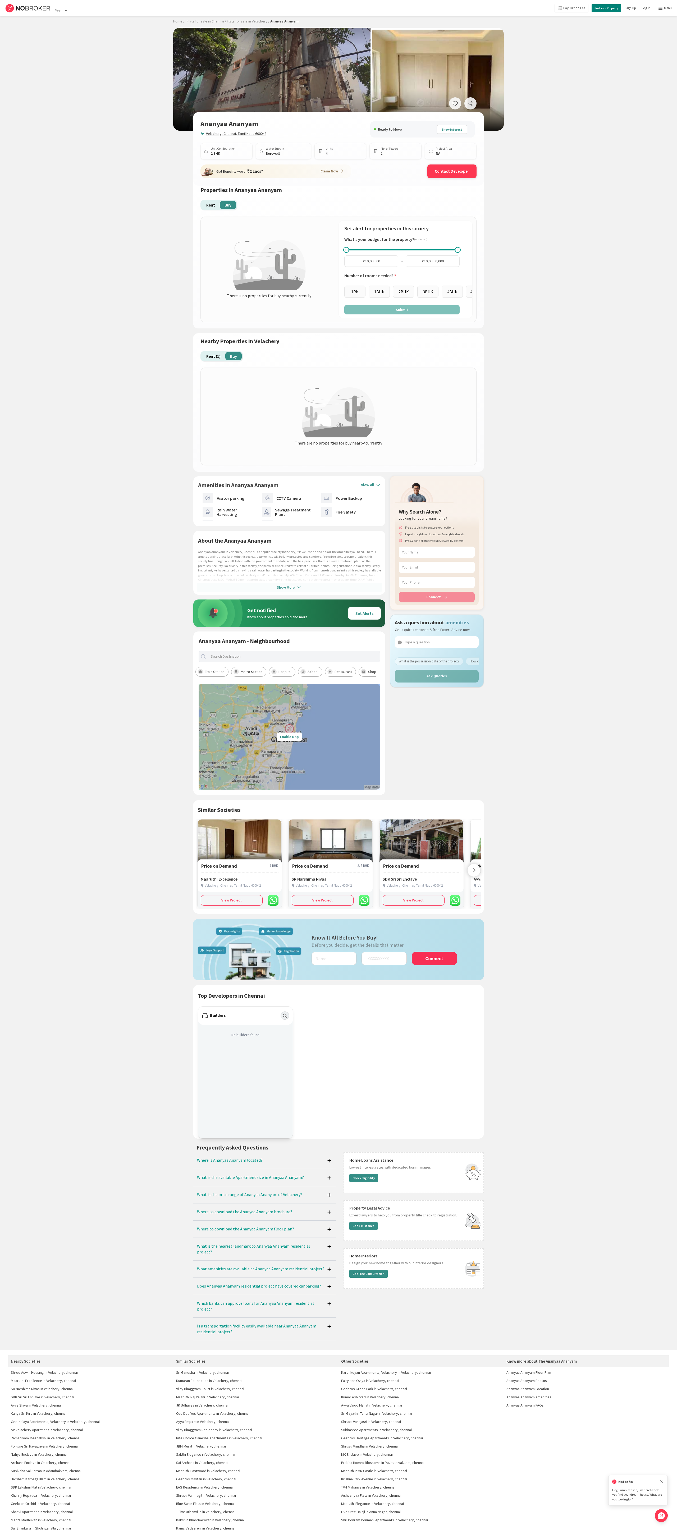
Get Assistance (363, 1226)
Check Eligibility (364, 1178)
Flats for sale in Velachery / (248, 21)
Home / (179, 21)
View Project (231, 900)
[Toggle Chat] (661, 1515)
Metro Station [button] (251, 671)
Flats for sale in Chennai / (206, 21)
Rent (58, 10)
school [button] (313, 671)
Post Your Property (606, 8)
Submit (402, 309)
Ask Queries (437, 675)
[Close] (662, 1482)
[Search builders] (285, 1015)
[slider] (346, 250)
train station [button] (215, 671)
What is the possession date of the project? (429, 661)
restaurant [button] (343, 671)
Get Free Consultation (369, 1274)
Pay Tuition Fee (574, 8)
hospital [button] (284, 671)
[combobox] (294, 656)
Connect (433, 596)
